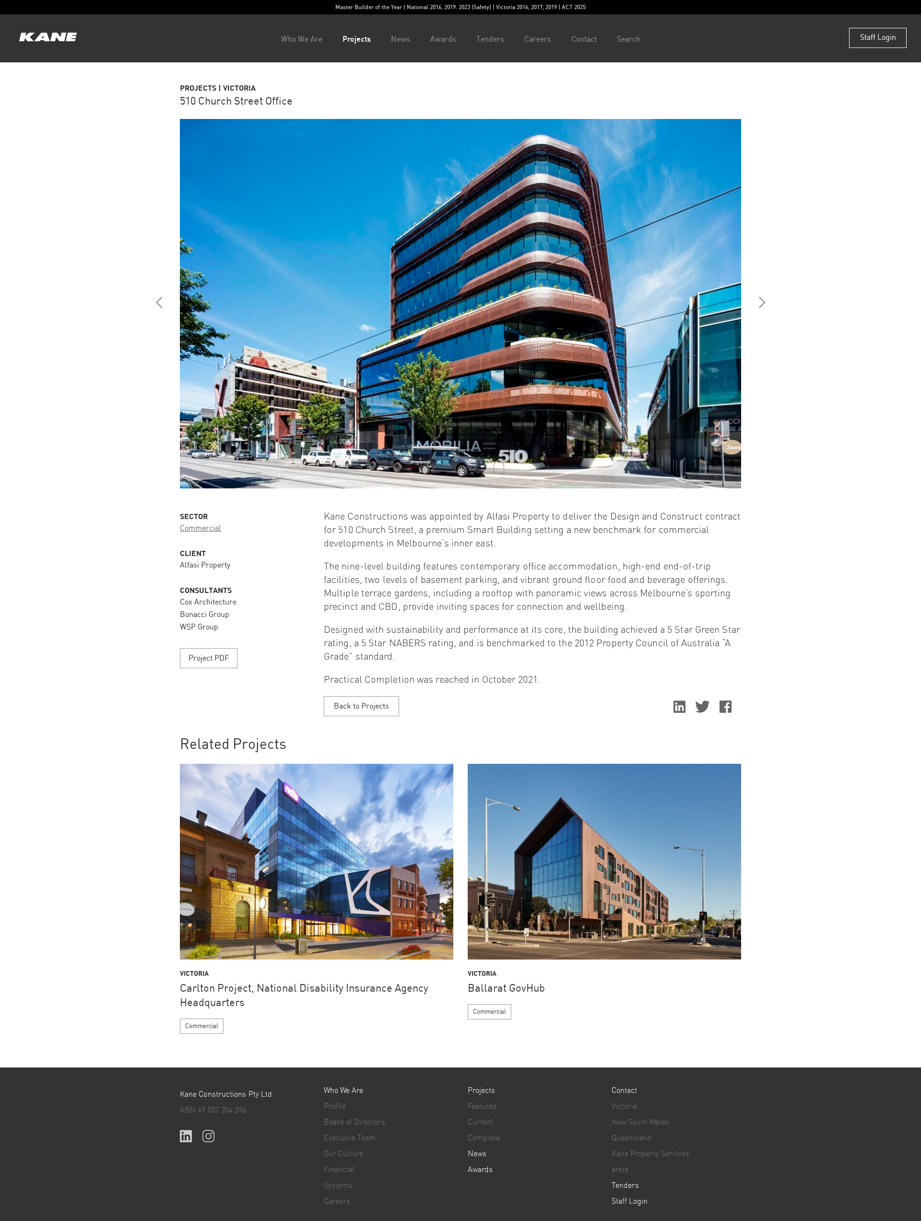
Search (628, 40)
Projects (356, 39)
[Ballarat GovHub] (604, 862)
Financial (339, 1170)
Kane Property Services (650, 1154)
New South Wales (640, 1122)
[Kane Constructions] (48, 38)
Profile (335, 1106)
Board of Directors (354, 1122)
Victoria (624, 1106)
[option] (460, 303)
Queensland (631, 1138)
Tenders (490, 40)
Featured (482, 1106)
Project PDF (209, 658)
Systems (338, 1185)
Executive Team (350, 1138)
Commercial (200, 528)
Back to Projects (361, 706)
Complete (484, 1138)
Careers (537, 40)
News (400, 40)
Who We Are (301, 40)
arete (620, 1170)
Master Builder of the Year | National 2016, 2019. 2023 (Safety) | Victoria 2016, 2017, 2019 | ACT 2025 (460, 7)
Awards (443, 40)
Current (481, 1122)
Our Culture (343, 1154)
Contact (584, 40)
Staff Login (878, 38)
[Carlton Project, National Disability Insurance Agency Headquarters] (316, 862)
